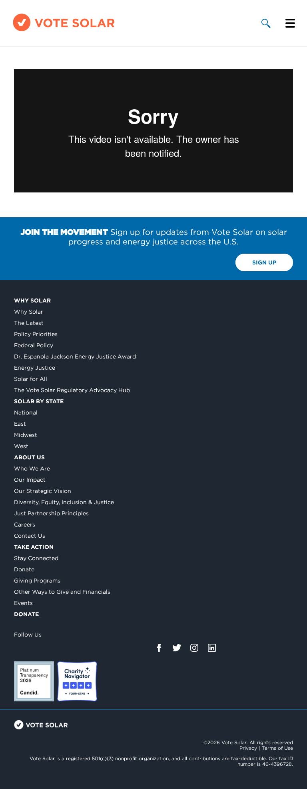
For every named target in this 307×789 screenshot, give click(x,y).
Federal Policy (33, 345)
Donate (24, 569)
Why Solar (32, 300)
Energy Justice (34, 367)
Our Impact (30, 480)
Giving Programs (37, 580)
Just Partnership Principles (51, 513)
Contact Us (29, 536)
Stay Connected (36, 558)
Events (23, 603)
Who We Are (32, 468)
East (20, 424)
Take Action (34, 547)
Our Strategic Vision (42, 491)
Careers (24, 524)
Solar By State (39, 401)
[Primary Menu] (290, 23)
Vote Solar (41, 725)
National (26, 412)
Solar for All (30, 379)
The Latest (29, 323)
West (21, 446)
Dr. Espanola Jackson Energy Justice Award (75, 356)
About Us (29, 457)
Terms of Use (277, 748)
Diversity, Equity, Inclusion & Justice (64, 502)
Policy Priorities (36, 334)
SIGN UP (264, 262)
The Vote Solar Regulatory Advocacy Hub (72, 390)
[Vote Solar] (64, 31)
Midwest (25, 435)
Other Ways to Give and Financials (62, 592)
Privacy (248, 748)
